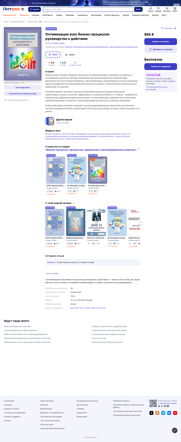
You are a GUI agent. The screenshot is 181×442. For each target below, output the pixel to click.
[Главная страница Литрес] (13, 9)
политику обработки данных (161, 429)
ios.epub (86, 312)
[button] (22, 87)
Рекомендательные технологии (126, 415)
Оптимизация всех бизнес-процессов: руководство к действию (97, 189)
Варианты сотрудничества (51, 413)
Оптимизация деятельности (57, 140)
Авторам (44, 405)
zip (104, 312)
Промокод (24, 15)
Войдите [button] (51, 266)
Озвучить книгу (47, 424)
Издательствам (46, 401)
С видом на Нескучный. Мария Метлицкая (109, 338)
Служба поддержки (12, 417)
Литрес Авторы (68, 138)
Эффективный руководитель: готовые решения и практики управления (75, 242)
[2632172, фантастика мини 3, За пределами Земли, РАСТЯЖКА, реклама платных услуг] (90, 3)
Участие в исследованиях (15, 413)
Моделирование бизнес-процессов (115, 138)
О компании (9, 401)
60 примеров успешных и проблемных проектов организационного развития (76, 189)
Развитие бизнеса (106, 140)
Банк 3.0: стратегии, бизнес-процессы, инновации (96, 242)
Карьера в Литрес (11, 409)
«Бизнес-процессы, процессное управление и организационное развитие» (101, 47)
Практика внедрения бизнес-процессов (138, 242)
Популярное (47, 15)
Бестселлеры (82, 405)
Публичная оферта (121, 401)
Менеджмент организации (87, 138)
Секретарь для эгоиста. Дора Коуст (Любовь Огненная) (27, 350)
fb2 (77, 312)
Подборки (69, 15)
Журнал (155, 15)
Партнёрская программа (51, 417)
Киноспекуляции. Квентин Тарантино (107, 350)
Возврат (7, 420)
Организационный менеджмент (83, 140)
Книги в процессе (112, 15)
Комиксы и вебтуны (140, 15)
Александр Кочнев (136, 244)
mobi (93, 312)
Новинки (35, 15)
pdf (97, 312)
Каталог (36, 9)
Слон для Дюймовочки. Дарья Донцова (20, 338)
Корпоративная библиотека (52, 428)
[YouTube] (175, 413)
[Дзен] (151, 413)
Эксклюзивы (96, 15)
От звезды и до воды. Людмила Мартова (108, 342)
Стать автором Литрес (50, 420)
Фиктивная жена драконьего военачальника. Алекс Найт (27, 346)
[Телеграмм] (163, 413)
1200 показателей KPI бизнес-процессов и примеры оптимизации (55, 189)
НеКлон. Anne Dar (99, 346)
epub (73, 312)
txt (101, 312)
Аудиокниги (82, 15)
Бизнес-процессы (53, 138)
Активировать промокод (87, 401)
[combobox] (88, 9)
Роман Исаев (52, 192)
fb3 (80, 312)
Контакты (8, 405)
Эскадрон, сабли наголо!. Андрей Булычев (109, 334)
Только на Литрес (122, 140)
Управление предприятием (77, 143)
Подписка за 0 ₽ (9, 15)
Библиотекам (46, 409)
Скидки (59, 15)
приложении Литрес (168, 403)
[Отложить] (62, 163)
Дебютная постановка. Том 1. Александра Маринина (25, 342)
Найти (138, 9)
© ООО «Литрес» (90, 437)
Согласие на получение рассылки (127, 411)
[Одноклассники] (157, 413)
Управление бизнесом (54, 143)
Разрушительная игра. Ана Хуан (17, 334)
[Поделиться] (175, 28)
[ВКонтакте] (169, 413)
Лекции (126, 15)
